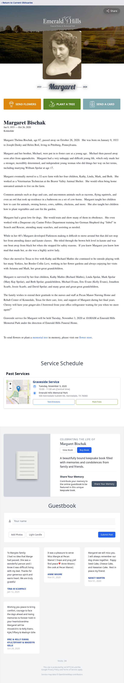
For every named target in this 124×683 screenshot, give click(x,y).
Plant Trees (97, 402)
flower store (85, 337)
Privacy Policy (53, 669)
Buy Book (84, 450)
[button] (18, 389)
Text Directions (53, 402)
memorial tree (40, 337)
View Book (68, 450)
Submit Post (107, 534)
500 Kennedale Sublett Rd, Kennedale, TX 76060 (63, 395)
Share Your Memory (104, 483)
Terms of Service (70, 669)
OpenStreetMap (65, 674)
